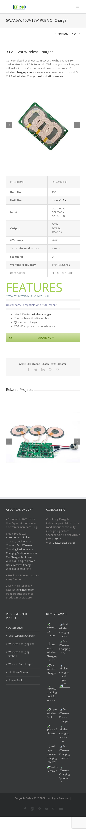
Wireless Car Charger (20, 664)
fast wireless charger (39, 314)
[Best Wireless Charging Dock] (65, 647)
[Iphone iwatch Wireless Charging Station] (52, 651)
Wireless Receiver (16, 569)
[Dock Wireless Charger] (52, 669)
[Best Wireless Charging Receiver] (65, 752)
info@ (57, 539)
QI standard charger (26, 322)
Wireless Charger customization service (40, 76)
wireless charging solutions (22, 72)
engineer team (25, 589)
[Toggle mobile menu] (78, 6)
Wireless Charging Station (19, 551)
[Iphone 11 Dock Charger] (65, 689)
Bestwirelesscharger (64, 542)
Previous (63, 33)
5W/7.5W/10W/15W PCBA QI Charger (43, 429)
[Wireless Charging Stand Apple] (65, 673)
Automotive (15, 627)
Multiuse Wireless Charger (19, 559)
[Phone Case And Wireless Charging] (52, 730)
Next (74, 33)
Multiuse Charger (18, 672)
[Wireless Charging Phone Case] (65, 734)
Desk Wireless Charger (21, 635)
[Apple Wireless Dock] (52, 713)
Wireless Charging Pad (21, 644)
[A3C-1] (43, 90)
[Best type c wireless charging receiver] (52, 754)
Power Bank (15, 680)
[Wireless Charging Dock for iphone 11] (52, 695)
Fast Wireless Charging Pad (19, 547)
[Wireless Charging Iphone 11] (65, 775)
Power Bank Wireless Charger (20, 563)
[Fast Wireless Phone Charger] (65, 715)
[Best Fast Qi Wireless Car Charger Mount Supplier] (52, 630)
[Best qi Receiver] (52, 769)
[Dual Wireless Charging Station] (65, 630)
